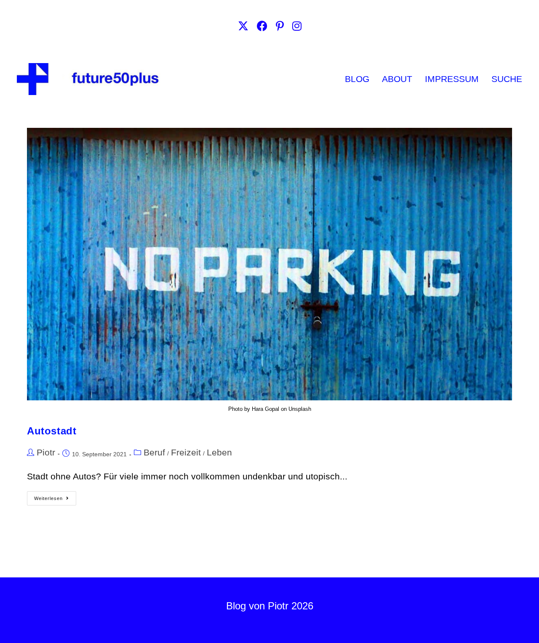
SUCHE (506, 79)
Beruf (154, 452)
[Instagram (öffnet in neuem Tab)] (297, 26)
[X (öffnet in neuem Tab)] (243, 26)
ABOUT (397, 79)
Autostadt (51, 431)
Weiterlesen (55, 496)
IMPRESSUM (452, 79)
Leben (219, 452)
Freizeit (186, 452)
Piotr (46, 452)
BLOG (357, 79)
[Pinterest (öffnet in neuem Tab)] (280, 26)
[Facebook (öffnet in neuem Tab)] (262, 26)
